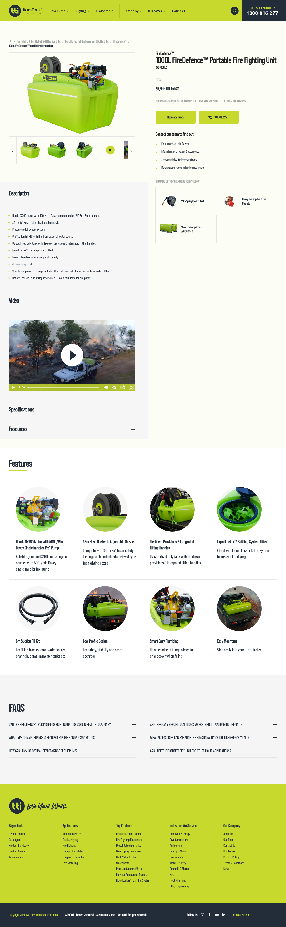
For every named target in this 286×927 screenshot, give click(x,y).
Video (14, 300)
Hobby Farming (178, 880)
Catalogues (15, 839)
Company (131, 11)
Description (19, 193)
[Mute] (105, 387)
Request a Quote (175, 117)
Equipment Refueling (74, 857)
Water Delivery (178, 863)
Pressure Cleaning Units (129, 869)
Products (58, 11)
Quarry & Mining (178, 851)
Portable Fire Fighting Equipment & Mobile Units (87, 41)
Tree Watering (70, 863)
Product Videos (17, 851)
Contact (178, 11)
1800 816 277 (220, 117)
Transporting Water (73, 851)
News (226, 869)
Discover (155, 11)
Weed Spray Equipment (128, 851)
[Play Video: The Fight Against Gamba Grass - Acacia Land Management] (72, 355)
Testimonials (16, 857)
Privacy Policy (231, 857)
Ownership (105, 11)
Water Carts (122, 863)
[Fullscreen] (131, 387)
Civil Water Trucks (126, 857)
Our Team (228, 839)
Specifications (21, 409)
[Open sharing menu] (122, 387)
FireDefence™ (119, 41)
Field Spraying (70, 839)
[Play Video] (13, 387)
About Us (228, 834)
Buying (80, 11)
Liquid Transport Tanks (128, 834)
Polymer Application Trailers (131, 874)
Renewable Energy (180, 834)
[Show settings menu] (114, 387)
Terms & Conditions (233, 863)
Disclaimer (229, 851)
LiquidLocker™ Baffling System (133, 880)
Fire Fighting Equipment (129, 839)
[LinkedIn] (224, 915)
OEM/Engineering (179, 886)
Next (131, 150)
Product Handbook (19, 845)
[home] (10, 41)
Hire (172, 874)
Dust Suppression (72, 834)
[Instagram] (202, 915)
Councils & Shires (179, 869)
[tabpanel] (72, 108)
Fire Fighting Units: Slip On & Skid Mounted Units (39, 41)
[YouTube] (217, 915)
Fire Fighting (69, 845)
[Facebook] (210, 915)
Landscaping (176, 857)
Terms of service (241, 915)
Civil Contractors (179, 839)
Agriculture (176, 845)
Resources (18, 429)
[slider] (63, 387)
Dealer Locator (17, 834)
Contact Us (229, 845)
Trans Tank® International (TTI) (25, 11)
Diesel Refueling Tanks (128, 845)
